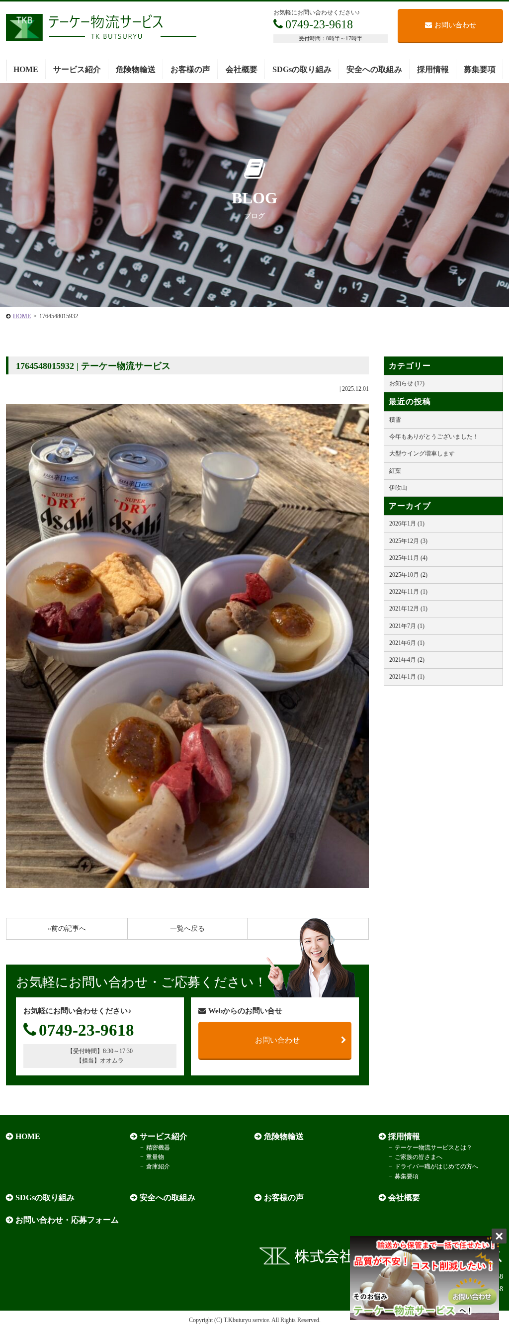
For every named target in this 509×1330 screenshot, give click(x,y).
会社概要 (241, 69)
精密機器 (158, 1147)
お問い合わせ (455, 25)
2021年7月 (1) (406, 625)
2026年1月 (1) (406, 523)
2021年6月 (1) (406, 642)
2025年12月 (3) (408, 540)
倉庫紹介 (158, 1166)
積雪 (395, 419)
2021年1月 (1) (406, 676)
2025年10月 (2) (408, 574)
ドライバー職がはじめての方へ (436, 1166)
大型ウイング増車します (422, 453)
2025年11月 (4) (408, 557)
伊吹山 (398, 487)
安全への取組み (374, 69)
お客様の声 (190, 69)
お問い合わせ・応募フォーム (67, 1220)
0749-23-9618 (319, 24)
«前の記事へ (67, 928)
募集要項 (480, 69)
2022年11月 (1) (408, 591)
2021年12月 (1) (408, 608)
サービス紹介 (77, 69)
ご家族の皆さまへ (418, 1156)
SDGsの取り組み (302, 69)
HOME (25, 69)
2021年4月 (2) (406, 659)
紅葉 (395, 470)
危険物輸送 (136, 69)
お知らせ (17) (406, 383)
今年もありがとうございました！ (434, 436)
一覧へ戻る (187, 928)
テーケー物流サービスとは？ (433, 1147)
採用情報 (433, 69)
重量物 (155, 1156)
